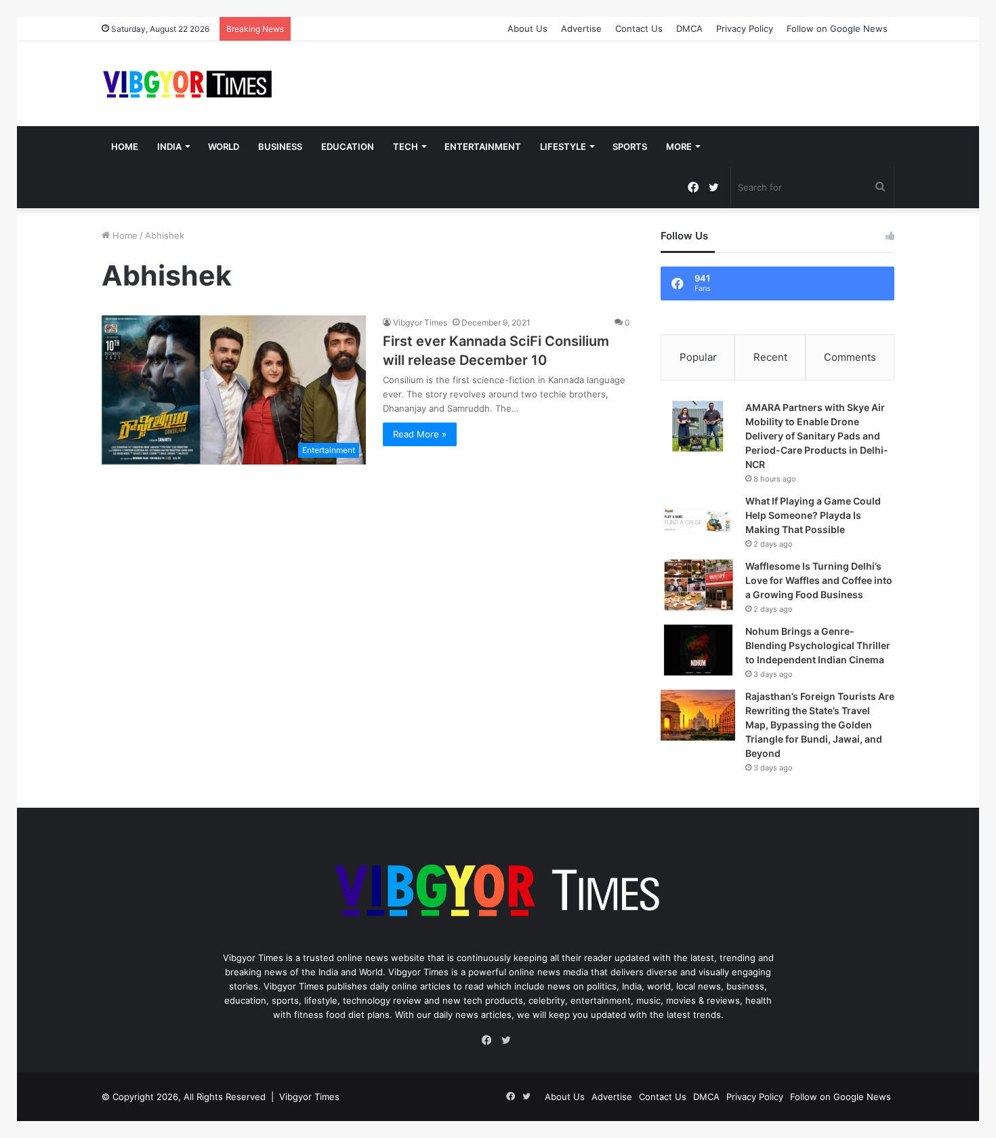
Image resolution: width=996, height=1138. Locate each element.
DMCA (689, 28)
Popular (698, 357)
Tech (405, 146)
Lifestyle (563, 146)
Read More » (420, 434)
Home (124, 146)
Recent (770, 357)
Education (347, 146)
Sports (630, 146)
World (223, 146)
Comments (850, 357)
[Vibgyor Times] (188, 83)
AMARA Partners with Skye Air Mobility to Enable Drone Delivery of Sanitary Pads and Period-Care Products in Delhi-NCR (816, 435)
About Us (527, 28)
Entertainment (482, 146)
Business (280, 146)
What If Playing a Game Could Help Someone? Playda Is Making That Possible (813, 515)
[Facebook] (490, 1040)
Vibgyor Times (420, 322)
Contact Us (639, 28)
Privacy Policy (744, 28)
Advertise (581, 28)
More (679, 146)
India (169, 146)
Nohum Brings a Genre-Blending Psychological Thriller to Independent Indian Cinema (817, 645)
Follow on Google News (837, 28)
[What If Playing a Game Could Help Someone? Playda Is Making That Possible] (698, 519)
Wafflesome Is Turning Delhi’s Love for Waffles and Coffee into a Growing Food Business (818, 580)
